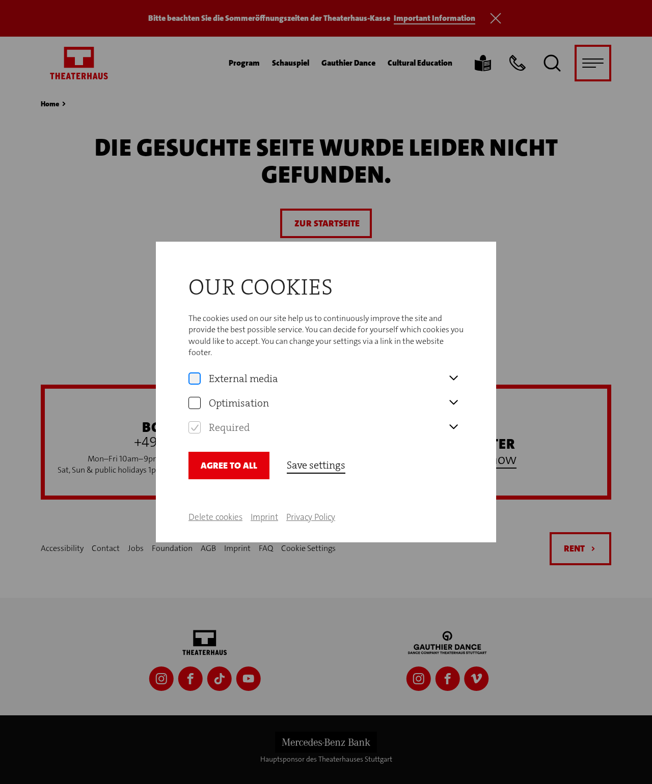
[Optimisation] (194, 403)
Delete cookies (215, 516)
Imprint (264, 516)
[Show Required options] (453, 427)
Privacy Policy (310, 516)
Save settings (316, 465)
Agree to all (229, 465)
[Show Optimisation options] (453, 403)
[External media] (194, 378)
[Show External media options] (453, 378)
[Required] (194, 427)
